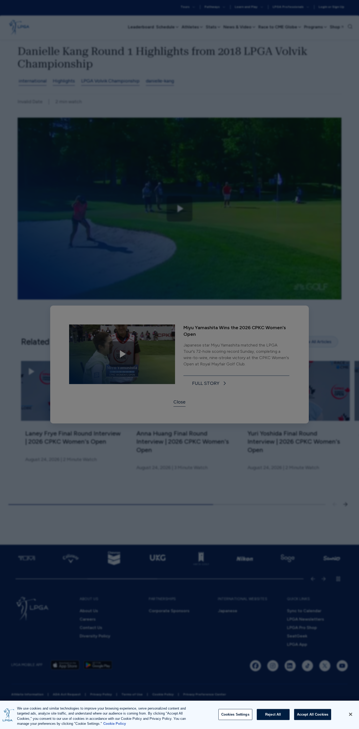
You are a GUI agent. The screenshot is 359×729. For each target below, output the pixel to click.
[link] (210, 383)
